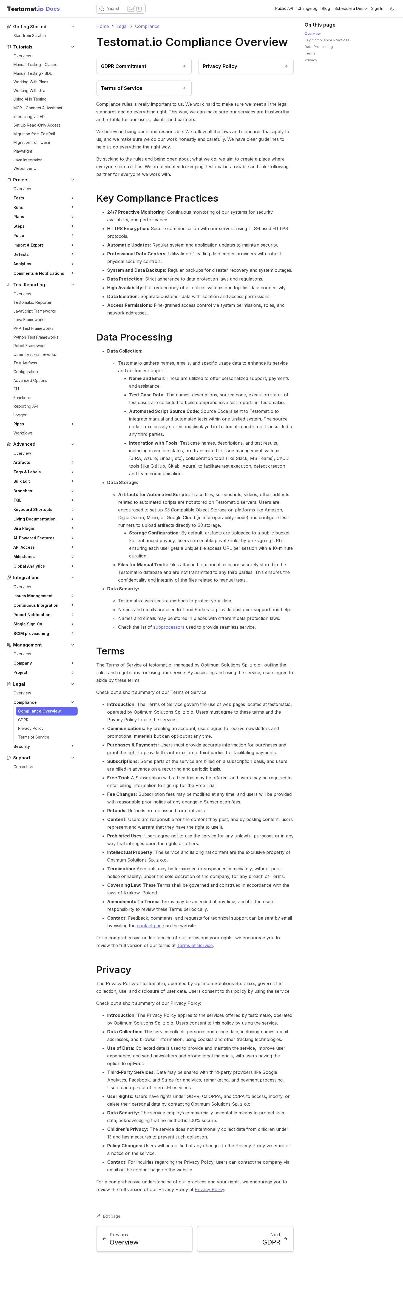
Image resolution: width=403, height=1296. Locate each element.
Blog (326, 8)
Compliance (147, 26)
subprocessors (169, 627)
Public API (284, 8)
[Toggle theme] (392, 8)
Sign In (377, 8)
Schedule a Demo (350, 8)
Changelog (307, 8)
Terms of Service (195, 945)
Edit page (111, 1216)
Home (102, 26)
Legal (122, 26)
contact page (150, 925)
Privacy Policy (209, 1189)
